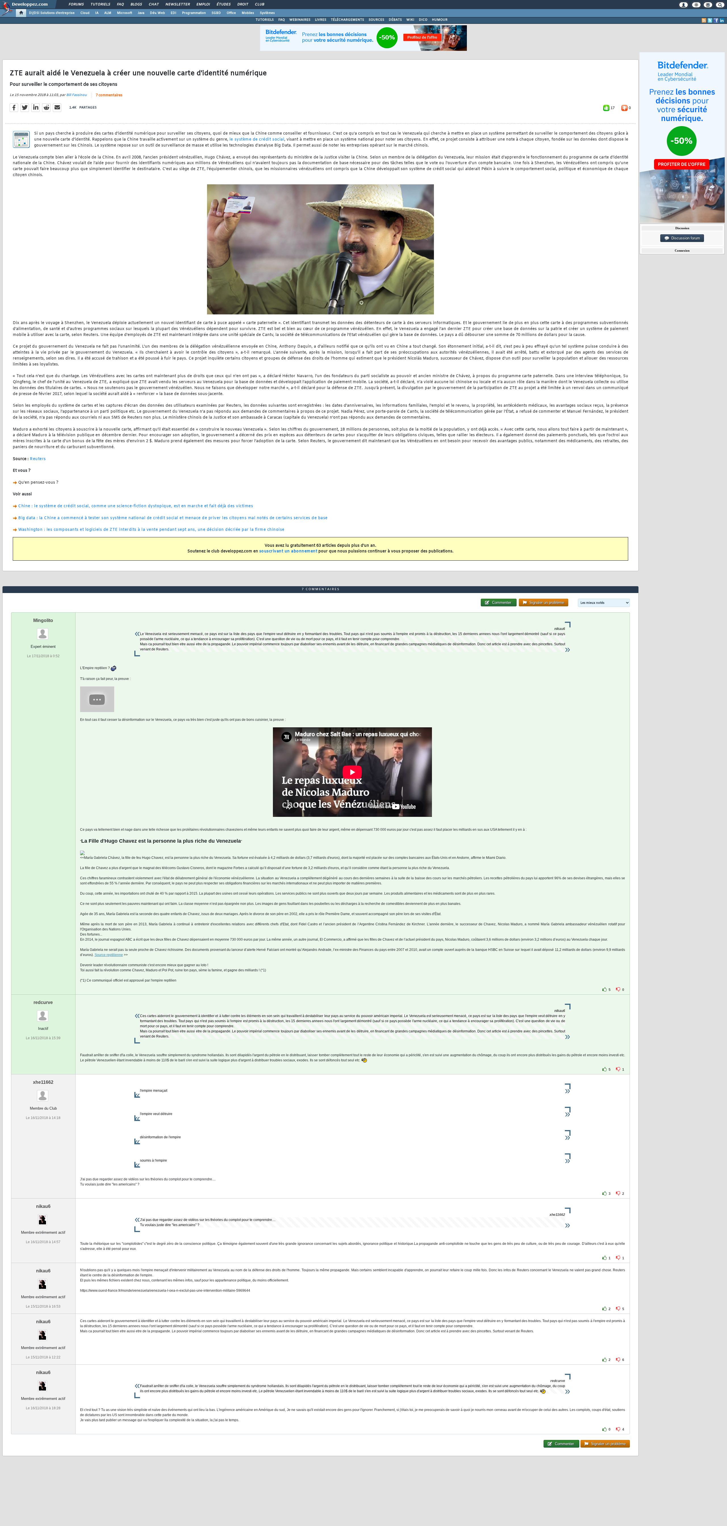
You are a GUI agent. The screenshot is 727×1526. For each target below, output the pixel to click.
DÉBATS (395, 20)
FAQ (120, 4)
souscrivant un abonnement (288, 551)
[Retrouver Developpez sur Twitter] (710, 20)
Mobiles (248, 13)
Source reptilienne (109, 955)
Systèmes (267, 13)
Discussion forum (684, 238)
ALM (107, 13)
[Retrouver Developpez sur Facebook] (716, 20)
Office (231, 13)
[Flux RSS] (704, 20)
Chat (153, 4)
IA (97, 13)
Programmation (194, 13)
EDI (173, 13)
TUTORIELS (265, 20)
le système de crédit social (256, 139)
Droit (242, 4)
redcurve (43, 1002)
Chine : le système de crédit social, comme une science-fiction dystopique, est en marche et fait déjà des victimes (135, 506)
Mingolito (43, 620)
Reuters (38, 459)
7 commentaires (109, 95)
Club (259, 4)
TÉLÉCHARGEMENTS (347, 20)
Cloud (84, 13)
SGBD (216, 13)
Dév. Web (157, 13)
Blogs (136, 4)
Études (223, 4)
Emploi (203, 4)
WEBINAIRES (299, 20)
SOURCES (376, 20)
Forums (76, 4)
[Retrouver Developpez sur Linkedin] (722, 20)
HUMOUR (440, 20)
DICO (423, 20)
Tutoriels (100, 4)
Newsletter (177, 4)
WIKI (410, 20)
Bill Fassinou (76, 95)
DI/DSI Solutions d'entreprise (52, 13)
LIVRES (320, 20)
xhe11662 (43, 1082)
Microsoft (124, 13)
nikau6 (43, 1206)
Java (141, 13)
